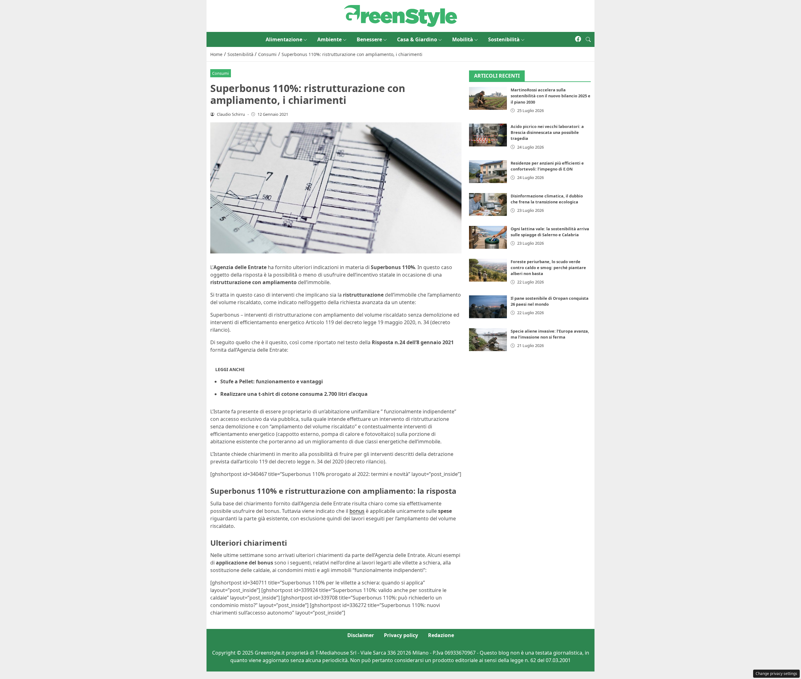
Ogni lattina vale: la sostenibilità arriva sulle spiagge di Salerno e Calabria (550, 231)
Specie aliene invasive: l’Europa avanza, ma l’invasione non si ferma (550, 334)
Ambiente (329, 39)
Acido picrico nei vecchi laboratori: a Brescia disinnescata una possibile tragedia (547, 132)
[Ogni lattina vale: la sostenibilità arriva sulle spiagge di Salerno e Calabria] (488, 237)
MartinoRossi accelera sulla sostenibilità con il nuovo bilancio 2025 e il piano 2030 (550, 96)
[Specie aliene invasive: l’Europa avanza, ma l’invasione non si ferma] (488, 339)
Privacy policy (401, 635)
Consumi (220, 73)
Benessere (369, 39)
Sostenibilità (504, 39)
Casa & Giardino (417, 39)
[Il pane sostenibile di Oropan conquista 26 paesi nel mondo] (488, 306)
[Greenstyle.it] (400, 15)
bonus (357, 511)
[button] (588, 39)
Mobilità (462, 39)
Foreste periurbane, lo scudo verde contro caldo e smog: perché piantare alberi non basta (548, 267)
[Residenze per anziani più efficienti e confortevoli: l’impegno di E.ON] (488, 171)
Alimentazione (284, 39)
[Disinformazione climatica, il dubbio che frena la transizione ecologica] (488, 204)
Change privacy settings (776, 673)
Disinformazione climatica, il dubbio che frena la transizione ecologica (547, 199)
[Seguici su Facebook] (578, 39)
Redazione (441, 635)
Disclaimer (360, 635)
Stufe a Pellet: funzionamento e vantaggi (271, 381)
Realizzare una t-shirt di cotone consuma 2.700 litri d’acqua (294, 394)
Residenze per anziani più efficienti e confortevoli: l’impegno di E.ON (547, 166)
